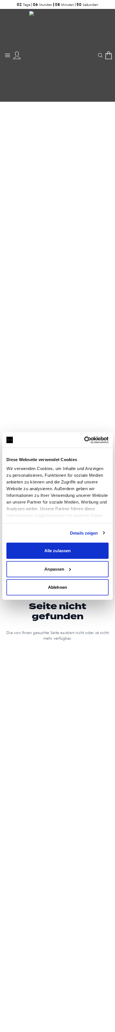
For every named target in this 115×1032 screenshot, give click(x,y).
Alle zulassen (57, 550)
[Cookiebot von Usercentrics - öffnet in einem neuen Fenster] (84, 439)
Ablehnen (57, 587)
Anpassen (54, 568)
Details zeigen (84, 532)
